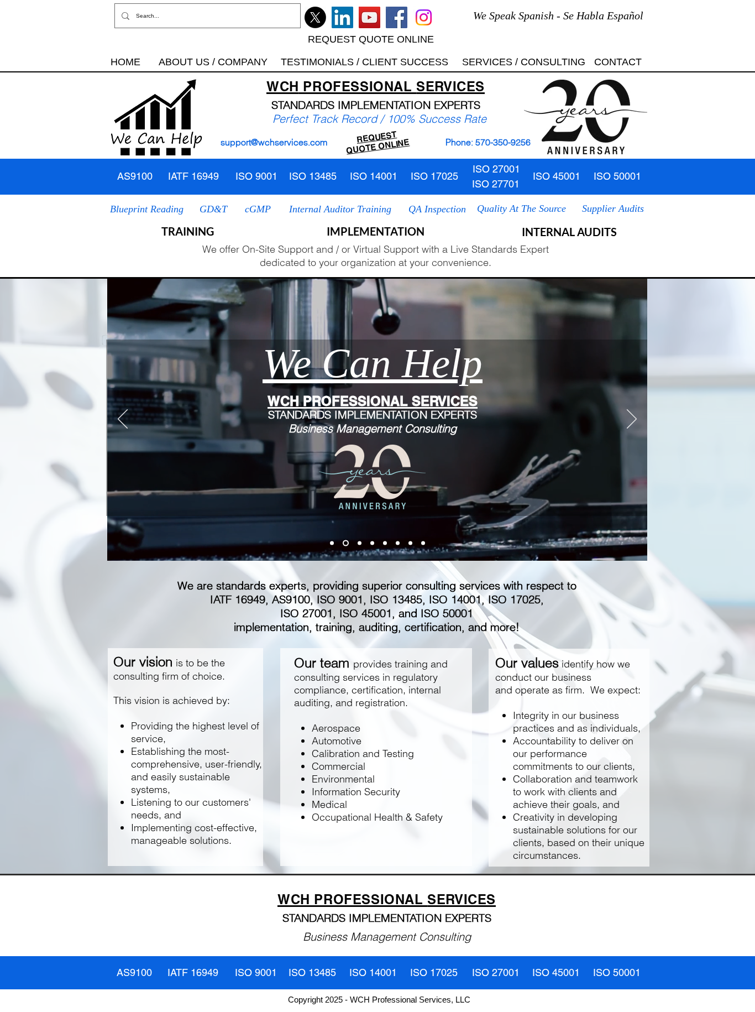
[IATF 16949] (385, 543)
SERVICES (450, 86)
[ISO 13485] (398, 543)
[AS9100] (358, 543)
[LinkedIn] (342, 17)
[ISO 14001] (372, 543)
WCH (282, 86)
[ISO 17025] (423, 543)
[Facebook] (396, 17)
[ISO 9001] (345, 543)
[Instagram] (423, 17)
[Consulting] (410, 543)
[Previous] (123, 419)
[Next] (632, 419)
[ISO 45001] (332, 543)
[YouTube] (369, 17)
